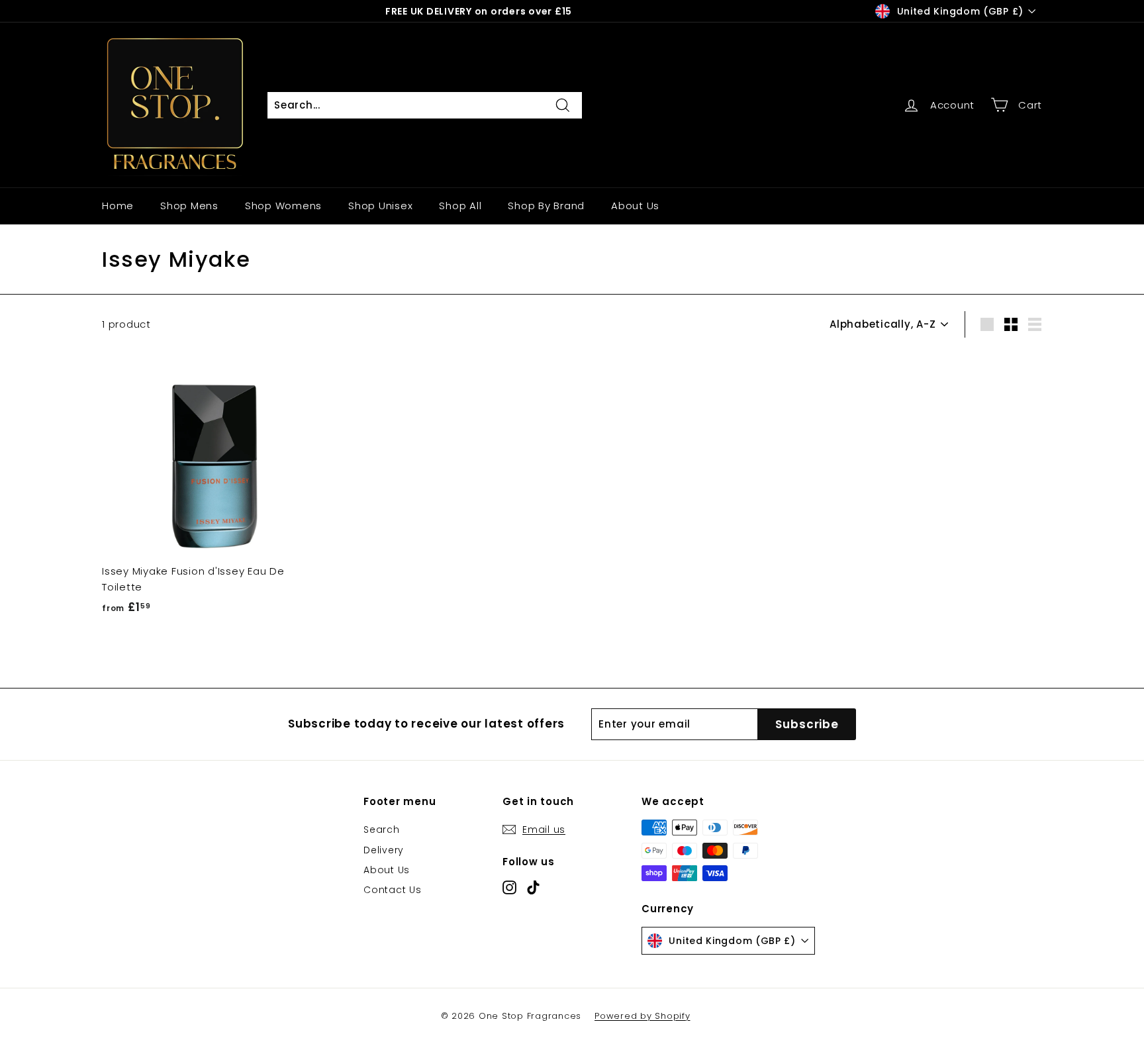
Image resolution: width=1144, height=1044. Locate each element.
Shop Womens (283, 206)
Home (118, 206)
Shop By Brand (546, 206)
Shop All (460, 206)
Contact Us (392, 889)
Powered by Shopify (643, 1016)
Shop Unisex (380, 206)
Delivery (383, 850)
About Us (635, 206)
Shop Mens (189, 206)
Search (381, 829)
